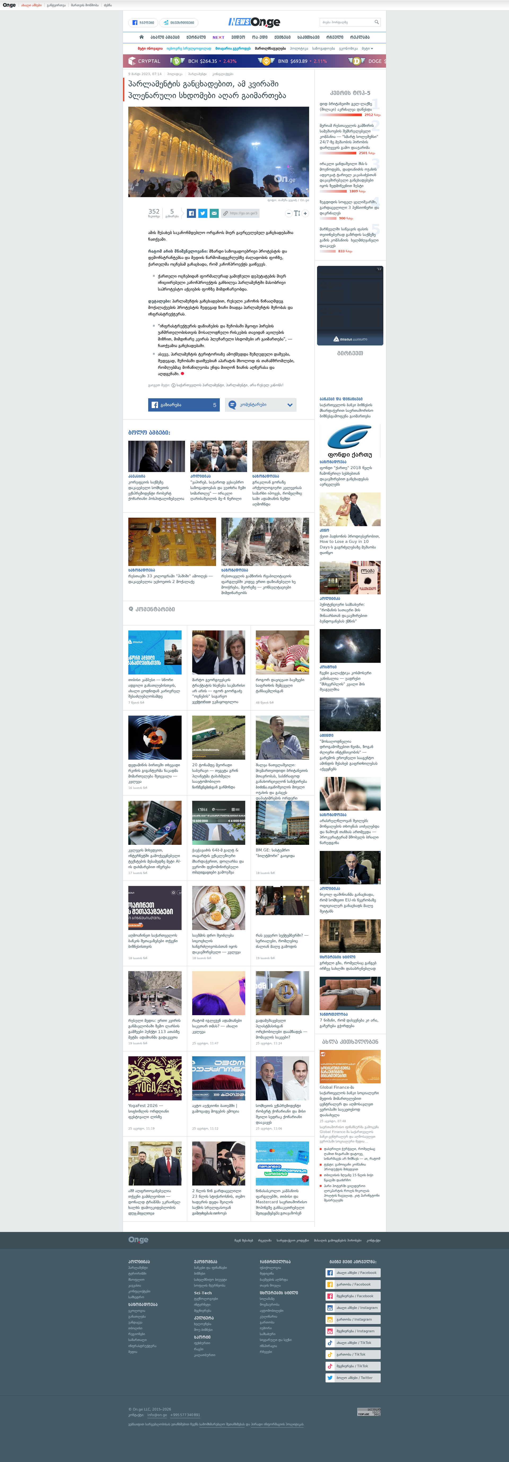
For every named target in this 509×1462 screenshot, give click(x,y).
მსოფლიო (136, 1280)
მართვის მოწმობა (85, 5)
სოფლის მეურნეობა (209, 1285)
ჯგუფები (146, 23)
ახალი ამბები (31, 5)
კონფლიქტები (223, 74)
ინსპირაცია (268, 1346)
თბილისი (135, 1328)
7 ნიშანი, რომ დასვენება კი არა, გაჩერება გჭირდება (350, 1003)
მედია (132, 1352)
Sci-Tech (203, 1293)
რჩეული (334, 37)
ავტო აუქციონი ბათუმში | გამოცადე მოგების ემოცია (219, 1093)
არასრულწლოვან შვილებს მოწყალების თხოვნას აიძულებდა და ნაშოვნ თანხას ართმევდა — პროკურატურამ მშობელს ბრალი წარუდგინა (350, 811)
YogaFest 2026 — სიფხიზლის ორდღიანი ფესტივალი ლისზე (155, 1093)
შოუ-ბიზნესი (203, 1330)
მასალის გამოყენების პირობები (338, 1240)
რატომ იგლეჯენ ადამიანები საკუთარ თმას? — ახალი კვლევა (219, 1008)
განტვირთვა (56, 5)
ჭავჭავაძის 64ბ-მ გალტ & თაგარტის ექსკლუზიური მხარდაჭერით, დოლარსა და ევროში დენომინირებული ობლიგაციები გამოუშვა (219, 838)
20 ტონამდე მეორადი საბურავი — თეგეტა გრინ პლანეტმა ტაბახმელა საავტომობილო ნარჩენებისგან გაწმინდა (219, 752)
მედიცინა (267, 1273)
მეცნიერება (202, 1311)
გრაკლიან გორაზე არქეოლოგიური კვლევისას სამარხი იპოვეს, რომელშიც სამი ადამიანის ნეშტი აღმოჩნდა (283, 474)
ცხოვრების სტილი (279, 1293)
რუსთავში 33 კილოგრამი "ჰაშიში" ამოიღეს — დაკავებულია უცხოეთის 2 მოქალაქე (174, 551)
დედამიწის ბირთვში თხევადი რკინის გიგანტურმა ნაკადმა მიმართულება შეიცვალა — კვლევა (155, 752)
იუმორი (266, 1328)
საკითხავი (308, 37)
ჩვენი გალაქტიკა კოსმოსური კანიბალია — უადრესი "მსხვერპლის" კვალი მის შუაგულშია (350, 660)
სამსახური (267, 1334)
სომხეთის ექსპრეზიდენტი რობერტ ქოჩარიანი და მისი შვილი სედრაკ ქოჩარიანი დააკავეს (282, 1093)
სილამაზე (267, 1299)
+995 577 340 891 (185, 1415)
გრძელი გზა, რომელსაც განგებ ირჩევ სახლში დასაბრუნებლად (350, 945)
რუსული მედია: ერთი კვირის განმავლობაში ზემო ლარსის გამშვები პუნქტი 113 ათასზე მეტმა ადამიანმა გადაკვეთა (155, 1008)
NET (219, 37)
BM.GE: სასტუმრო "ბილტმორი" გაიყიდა (282, 838)
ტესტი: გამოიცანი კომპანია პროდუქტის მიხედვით (345, 1166)
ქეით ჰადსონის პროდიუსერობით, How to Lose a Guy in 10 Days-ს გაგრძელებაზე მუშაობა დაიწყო (350, 524)
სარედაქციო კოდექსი (293, 1240)
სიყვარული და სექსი (276, 1340)
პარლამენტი (197, 74)
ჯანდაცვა (135, 1322)
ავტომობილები (271, 1311)
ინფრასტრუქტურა (142, 1346)
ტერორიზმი (137, 1273)
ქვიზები (282, 37)
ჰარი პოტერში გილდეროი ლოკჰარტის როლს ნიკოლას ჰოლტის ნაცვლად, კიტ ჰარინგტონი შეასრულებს (352, 1193)
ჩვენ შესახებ (244, 1240)
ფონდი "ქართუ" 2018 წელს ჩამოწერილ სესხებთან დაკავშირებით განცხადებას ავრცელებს (350, 455)
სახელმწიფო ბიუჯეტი (210, 1280)
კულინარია (268, 1316)
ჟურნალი (196, 37)
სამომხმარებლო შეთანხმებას (222, 1424)
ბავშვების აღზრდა (274, 1280)
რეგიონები (136, 1334)
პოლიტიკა (299, 48)
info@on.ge (157, 1415)
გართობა (267, 1322)
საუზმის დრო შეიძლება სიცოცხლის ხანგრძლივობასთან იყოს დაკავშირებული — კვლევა (219, 923)
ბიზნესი (199, 1273)
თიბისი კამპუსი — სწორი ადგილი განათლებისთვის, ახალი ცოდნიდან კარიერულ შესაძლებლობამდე (155, 667)
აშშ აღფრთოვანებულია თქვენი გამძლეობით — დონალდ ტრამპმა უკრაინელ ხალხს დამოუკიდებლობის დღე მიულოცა (155, 1178)
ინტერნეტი (202, 1305)
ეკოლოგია (136, 1311)
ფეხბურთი (202, 1343)
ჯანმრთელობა (275, 1262)
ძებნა (108, 5)
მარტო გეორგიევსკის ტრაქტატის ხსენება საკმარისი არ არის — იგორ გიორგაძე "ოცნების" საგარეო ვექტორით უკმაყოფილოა (219, 667)
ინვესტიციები (181, 23)
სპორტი (202, 1337)
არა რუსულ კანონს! (267, 385)
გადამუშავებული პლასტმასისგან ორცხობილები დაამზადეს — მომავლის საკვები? (282, 1008)
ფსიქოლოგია (270, 1268)
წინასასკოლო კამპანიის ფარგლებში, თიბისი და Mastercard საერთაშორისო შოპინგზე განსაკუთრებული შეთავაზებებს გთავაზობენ (282, 1178)
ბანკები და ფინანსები (210, 1268)
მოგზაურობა (269, 1305)
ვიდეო (238, 37)
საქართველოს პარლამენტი (199, 385)
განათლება (137, 1316)
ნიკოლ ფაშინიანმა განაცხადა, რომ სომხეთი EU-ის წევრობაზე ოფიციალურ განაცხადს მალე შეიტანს (350, 882)
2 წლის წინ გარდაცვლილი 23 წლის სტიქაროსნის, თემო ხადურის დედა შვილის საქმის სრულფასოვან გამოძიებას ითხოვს (219, 1178)
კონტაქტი (374, 1240)
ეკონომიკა (348, 48)
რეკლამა (360, 37)
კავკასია (134, 1285)
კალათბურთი (204, 1355)
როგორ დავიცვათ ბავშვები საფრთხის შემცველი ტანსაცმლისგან (282, 667)
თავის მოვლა (270, 1285)
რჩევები (266, 1352)
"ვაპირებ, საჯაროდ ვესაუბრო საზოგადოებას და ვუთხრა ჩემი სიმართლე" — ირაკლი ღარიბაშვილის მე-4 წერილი (221, 471)
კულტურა (204, 1318)
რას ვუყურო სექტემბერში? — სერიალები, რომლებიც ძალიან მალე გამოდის (282, 923)
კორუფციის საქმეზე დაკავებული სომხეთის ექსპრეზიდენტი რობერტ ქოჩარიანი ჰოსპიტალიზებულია (159, 471)
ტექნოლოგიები (206, 1299)
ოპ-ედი (259, 37)
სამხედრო (136, 1297)
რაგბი (198, 1349)
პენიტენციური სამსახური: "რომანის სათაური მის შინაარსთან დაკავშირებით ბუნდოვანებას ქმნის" (350, 592)
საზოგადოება (323, 48)
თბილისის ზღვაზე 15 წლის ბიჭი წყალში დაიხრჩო (348, 1177)
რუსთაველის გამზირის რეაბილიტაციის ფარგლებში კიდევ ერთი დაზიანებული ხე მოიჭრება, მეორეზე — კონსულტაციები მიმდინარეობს (267, 556)
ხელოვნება (202, 1324)
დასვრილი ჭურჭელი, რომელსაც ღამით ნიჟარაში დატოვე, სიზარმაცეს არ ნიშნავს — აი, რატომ (352, 1153)
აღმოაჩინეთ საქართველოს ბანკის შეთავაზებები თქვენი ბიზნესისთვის (155, 923)
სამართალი (137, 1340)
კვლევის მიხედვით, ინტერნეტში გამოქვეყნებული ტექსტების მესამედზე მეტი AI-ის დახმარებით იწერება (155, 838)
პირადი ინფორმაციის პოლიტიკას (277, 1424)
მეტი (366, 48)
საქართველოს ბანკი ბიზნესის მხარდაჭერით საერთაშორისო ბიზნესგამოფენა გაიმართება (350, 390)
